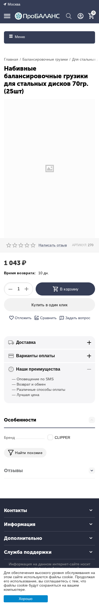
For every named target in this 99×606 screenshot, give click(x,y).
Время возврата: (20, 273)
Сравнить (48, 318)
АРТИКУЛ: (79, 245)
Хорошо (25, 599)
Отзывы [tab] (13, 470)
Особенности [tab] (20, 420)
